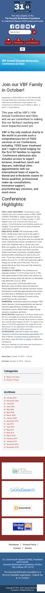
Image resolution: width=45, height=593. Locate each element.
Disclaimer (14, 544)
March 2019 (11, 436)
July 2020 (10, 404)
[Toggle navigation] (22, 49)
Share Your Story (13, 377)
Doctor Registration (32, 43)
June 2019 (10, 427)
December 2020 (12, 401)
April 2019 (10, 433)
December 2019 (12, 421)
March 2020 (11, 415)
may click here (17, 339)
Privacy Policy (29, 544)
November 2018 (13, 447)
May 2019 (10, 430)
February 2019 (12, 438)
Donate (8, 43)
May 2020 (10, 409)
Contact (17, 548)
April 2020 (10, 412)
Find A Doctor (18, 43)
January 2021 (12, 398)
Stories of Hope (13, 380)
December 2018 (12, 444)
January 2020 (12, 418)
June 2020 (10, 407)
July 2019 (10, 424)
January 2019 (12, 441)
